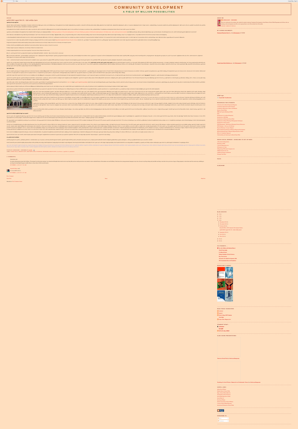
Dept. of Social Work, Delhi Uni (223, 393)
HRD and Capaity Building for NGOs (225, 112)
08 (219, 241)
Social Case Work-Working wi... (225, 63)
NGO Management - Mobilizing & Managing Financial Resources (231, 124)
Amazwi (220, 313)
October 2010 (223, 226)
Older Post (203, 178)
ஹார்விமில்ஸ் (71, 151)
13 (219, 216)
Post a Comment (10, 176)
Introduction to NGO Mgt (222, 117)
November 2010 (223, 224)
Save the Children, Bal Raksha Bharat (227, 248)
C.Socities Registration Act (223, 145)
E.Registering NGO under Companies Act (226, 148)
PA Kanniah (39, 151)
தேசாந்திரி (221, 328)
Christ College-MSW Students (225, 315)
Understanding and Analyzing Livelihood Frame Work (228, 135)
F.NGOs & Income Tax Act (222, 150)
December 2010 (223, 222)
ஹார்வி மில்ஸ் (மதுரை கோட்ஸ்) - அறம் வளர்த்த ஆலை (22, 20)
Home (106, 178)
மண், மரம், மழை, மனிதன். (224, 330)
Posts (220, 418)
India (218, 113)
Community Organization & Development (226, 106)
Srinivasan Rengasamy (234, 358)
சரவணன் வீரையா (14, 168)
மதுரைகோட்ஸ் (66, 151)
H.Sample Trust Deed (221, 154)
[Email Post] (33, 150)
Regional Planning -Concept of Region (225, 127)
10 (219, 220)
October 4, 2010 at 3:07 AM (18, 172)
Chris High (221, 317)
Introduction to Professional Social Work (225, 119)
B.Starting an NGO (221, 143)
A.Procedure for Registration (223, 141)
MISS (34, 151)
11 (219, 218)
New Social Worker (221, 400)
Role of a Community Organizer (224, 133)
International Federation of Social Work (225, 405)
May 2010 (222, 236)
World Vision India (223, 250)
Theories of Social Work (222, 358)
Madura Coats (22, 151)
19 (219, 214)
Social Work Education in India (223, 396)
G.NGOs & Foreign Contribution (224, 152)
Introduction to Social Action (223, 122)
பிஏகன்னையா (60, 151)
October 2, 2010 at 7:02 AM (18, 165)
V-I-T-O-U (221, 311)
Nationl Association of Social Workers (225, 401)
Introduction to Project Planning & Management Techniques (230, 120)
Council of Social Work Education (224, 403)
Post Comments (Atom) (17, 181)
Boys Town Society (223, 256)
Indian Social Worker (221, 389)
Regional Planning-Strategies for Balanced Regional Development (231, 129)
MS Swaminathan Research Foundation (227, 260)
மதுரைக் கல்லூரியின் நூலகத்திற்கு (81, 82)
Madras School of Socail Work (223, 391)
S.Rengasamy (236, 32)
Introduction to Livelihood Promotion (225, 115)
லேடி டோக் (69, 82)
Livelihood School (223, 252)
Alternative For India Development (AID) (228, 258)
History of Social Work (222, 110)
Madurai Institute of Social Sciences (226, 254)
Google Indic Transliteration (225, 97)
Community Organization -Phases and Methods (227, 108)
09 (219, 239)
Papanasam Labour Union (49, 151)
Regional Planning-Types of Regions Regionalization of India (230, 131)
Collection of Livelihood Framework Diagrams (227, 104)
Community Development (149, 7)
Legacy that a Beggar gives (225, 319)
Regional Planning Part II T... (224, 32)
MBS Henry (30, 151)
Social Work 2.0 (220, 398)
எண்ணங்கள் (221, 326)
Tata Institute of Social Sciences (224, 394)
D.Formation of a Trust (222, 147)
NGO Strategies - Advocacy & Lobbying (225, 126)
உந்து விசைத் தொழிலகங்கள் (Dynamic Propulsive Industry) (66, 39)
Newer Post (9, 178)
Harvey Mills (14, 151)
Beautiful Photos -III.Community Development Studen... (231, 227)
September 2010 (223, 232)
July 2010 (222, 234)
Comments (221, 421)
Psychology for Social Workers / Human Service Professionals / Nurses (232, 382)
